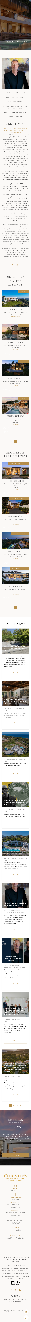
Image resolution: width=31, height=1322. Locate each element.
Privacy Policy (23, 1311)
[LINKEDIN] (20, 1290)
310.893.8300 (15, 1199)
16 (21, 1105)
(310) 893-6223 (15, 1215)
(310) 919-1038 (17, 102)
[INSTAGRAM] (17, 265)
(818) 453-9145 (16, 1223)
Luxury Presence (15, 1301)
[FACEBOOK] (12, 265)
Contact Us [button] (15, 1155)
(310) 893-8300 (15, 1207)
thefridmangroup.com (18, 112)
